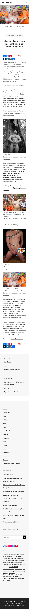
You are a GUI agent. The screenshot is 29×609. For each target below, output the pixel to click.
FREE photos (6, 420)
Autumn (15, 554)
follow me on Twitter (12, 309)
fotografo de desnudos (17, 562)
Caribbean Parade (11, 556)
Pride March (16, 576)
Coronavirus (19, 556)
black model (19, 554)
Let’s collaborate (8, 475)
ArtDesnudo (11, 35)
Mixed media (7, 431)
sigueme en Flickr (13, 330)
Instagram (13, 369)
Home (6, 26)
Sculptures (6, 438)
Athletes (12, 554)
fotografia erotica (9, 562)
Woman (9, 362)
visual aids (5, 580)
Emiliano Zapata (16, 558)
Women (5, 460)
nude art (16, 569)
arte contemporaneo (6, 554)
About (5, 409)
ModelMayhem (9, 315)
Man (11, 26)
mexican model (5, 566)
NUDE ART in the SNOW (10, 495)
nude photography (10, 571)
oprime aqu (12, 175)
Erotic (4, 416)
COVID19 (5, 558)
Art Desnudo (7, 2)
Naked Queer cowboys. (10, 505)
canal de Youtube (10, 332)
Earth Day (10, 558)
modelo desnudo (21, 566)
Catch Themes (21, 605)
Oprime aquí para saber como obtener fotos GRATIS (14, 173)
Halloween (5, 564)
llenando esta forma (17, 339)
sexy (4, 441)
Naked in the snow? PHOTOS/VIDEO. (14, 491)
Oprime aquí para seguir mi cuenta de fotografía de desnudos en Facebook (13, 96)
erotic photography (7, 560)
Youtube (14, 580)
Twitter (18, 369)
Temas (12, 578)
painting (23, 571)
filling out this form (15, 317)
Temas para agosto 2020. (10, 522)
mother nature (6, 569)
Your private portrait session (11, 463)
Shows (5, 445)
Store (4, 449)
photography (9, 573)
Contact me (6, 412)
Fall (17, 560)
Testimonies (6, 452)
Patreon (5, 434)
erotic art (21, 558)
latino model (16, 564)
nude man (20, 569)
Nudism (17, 571)
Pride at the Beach (8, 576)
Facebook (6, 369)
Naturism (12, 569)
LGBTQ (20, 564)
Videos (5, 456)
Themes (17, 578)
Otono (20, 571)
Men (4, 427)
